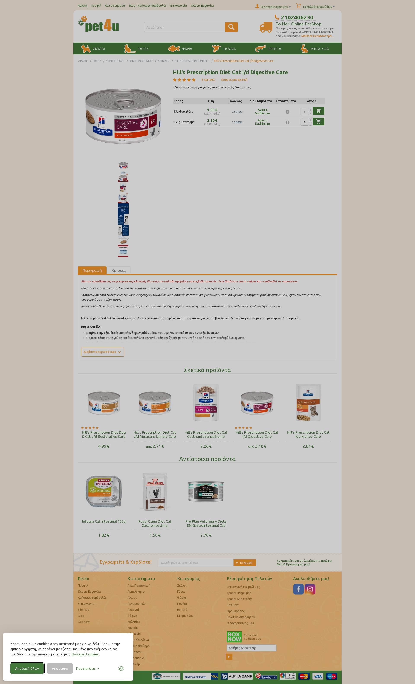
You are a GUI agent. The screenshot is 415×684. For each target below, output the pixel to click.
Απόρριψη (60, 668)
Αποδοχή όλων (27, 668)
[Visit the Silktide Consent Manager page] (121, 668)
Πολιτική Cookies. (85, 654)
